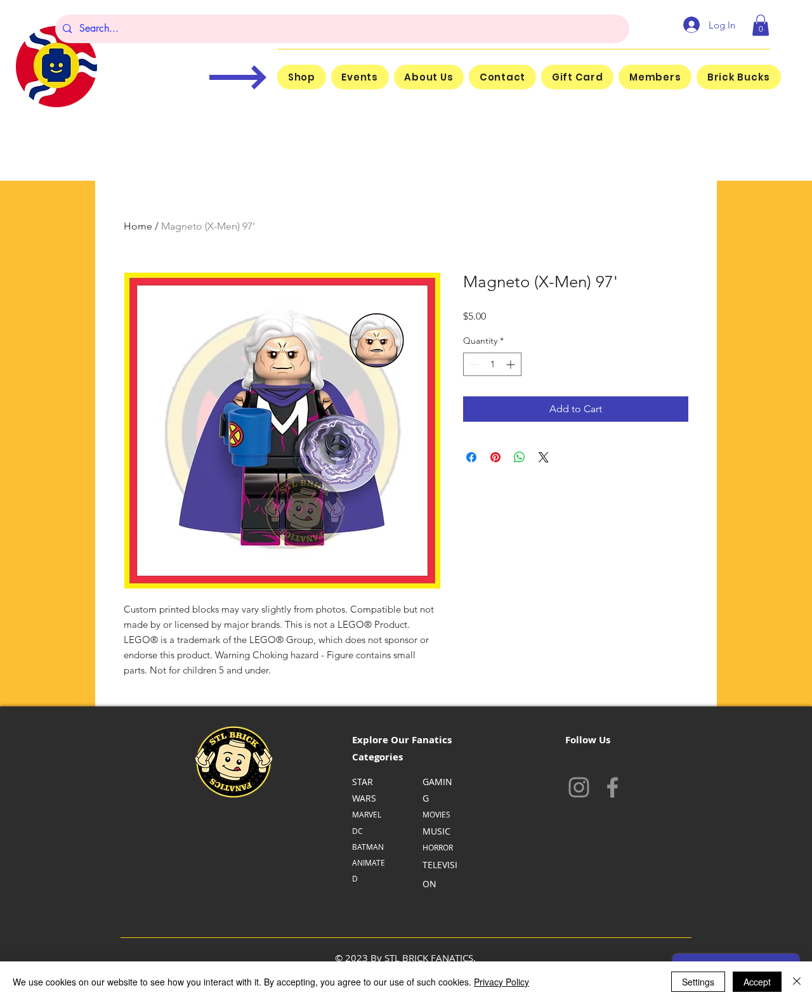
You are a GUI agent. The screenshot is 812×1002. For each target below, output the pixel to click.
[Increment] (512, 364)
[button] (760, 25)
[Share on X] (543, 457)
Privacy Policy (501, 981)
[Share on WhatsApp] (519, 457)
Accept (757, 981)
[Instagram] (579, 787)
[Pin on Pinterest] (495, 457)
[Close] (796, 982)
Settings (698, 981)
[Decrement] (473, 364)
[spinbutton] (492, 364)
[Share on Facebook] (471, 457)
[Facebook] (612, 787)
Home (138, 226)
